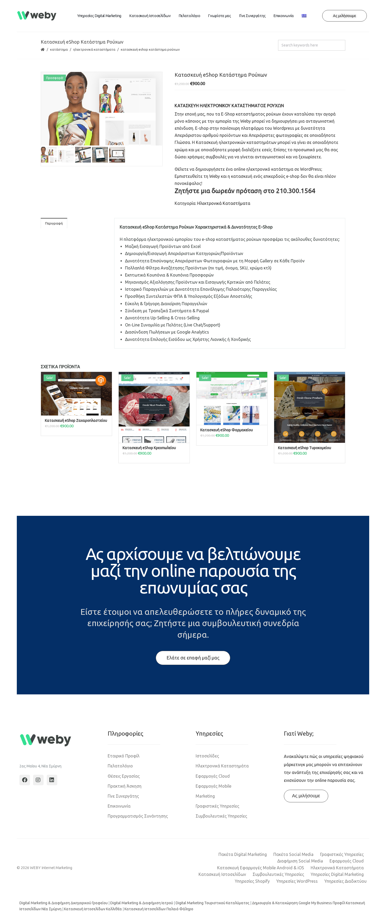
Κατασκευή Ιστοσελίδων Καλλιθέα (93, 909)
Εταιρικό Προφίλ (123, 755)
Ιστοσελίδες (207, 755)
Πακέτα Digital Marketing (242, 854)
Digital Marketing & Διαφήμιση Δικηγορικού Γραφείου (63, 903)
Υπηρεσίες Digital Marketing (99, 16)
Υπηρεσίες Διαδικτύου (345, 881)
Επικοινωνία (283, 16)
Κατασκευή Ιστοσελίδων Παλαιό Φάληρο (158, 909)
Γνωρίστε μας (219, 16)
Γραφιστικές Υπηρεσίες (217, 806)
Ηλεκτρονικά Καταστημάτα (222, 765)
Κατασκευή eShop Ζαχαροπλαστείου (76, 420)
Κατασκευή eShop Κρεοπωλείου (149, 448)
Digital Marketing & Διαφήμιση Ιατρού (141, 903)
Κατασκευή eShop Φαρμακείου (226, 430)
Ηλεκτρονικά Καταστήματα (94, 49)
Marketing (205, 796)
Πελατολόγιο (189, 16)
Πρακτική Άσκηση (125, 786)
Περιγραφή (54, 223)
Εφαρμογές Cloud (213, 776)
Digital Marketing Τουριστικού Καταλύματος (212, 903)
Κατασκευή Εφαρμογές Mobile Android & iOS (260, 867)
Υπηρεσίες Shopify (252, 881)
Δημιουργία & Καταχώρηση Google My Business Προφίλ (298, 903)
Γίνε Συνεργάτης (252, 16)
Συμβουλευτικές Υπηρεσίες (221, 816)
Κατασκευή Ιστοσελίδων (150, 16)
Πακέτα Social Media (293, 854)
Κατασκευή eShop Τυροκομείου (304, 448)
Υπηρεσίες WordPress (297, 881)
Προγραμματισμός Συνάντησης (138, 816)
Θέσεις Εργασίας (124, 776)
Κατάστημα (59, 49)
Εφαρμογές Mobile (213, 786)
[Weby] (37, 15)
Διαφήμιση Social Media (300, 861)
